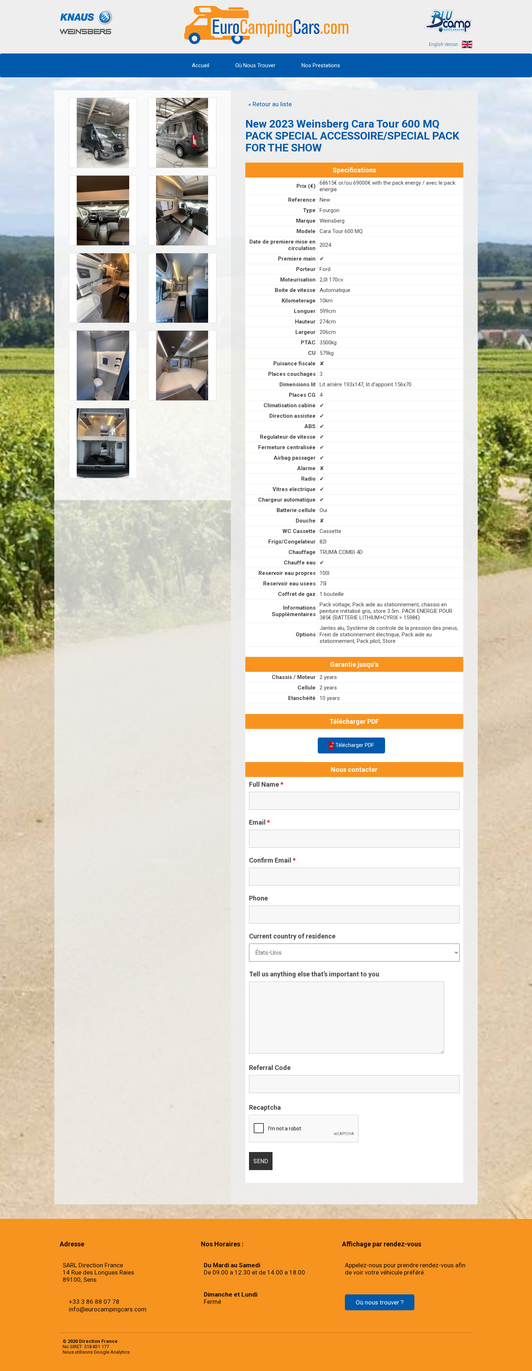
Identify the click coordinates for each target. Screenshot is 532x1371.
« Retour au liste (270, 104)
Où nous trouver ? (380, 1302)
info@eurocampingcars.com (108, 1309)
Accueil (200, 65)
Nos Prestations (320, 65)
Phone (258, 898)
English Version (443, 44)
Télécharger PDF (354, 745)
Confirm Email (272, 860)
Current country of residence (292, 936)
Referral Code (270, 1067)
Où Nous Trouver (255, 65)
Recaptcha (265, 1107)
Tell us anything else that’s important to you (314, 974)
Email (259, 822)
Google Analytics (112, 1352)
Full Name (266, 784)
